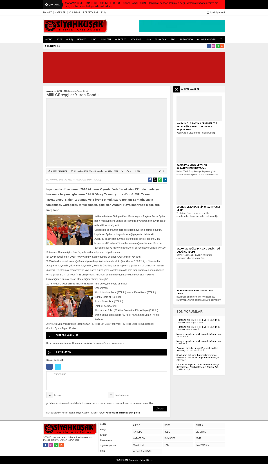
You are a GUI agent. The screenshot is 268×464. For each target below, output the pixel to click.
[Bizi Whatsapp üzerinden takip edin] (218, 46)
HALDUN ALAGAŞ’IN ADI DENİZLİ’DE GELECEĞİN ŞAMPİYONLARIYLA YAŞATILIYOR (196, 126)
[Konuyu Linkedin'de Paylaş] (165, 180)
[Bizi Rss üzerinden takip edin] (222, 46)
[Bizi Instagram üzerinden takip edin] (213, 46)
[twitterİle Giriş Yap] (58, 370)
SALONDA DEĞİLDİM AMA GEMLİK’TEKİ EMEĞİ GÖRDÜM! (198, 250)
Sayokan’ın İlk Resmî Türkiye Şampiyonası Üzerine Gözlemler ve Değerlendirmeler (196, 356)
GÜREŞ (59, 91)
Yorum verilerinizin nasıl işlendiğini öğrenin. (119, 412)
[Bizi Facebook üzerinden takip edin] (209, 46)
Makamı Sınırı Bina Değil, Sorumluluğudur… (197, 334)
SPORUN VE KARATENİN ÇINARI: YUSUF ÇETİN (198, 208)
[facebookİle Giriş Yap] (50, 370)
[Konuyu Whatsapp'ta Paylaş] (160, 180)
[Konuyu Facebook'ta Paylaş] (150, 180)
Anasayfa (50, 91)
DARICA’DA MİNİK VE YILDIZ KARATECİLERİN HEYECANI (192, 167)
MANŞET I (63, 171)
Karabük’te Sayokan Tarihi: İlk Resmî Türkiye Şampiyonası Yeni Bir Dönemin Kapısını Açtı (197, 365)
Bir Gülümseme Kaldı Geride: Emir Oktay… (195, 292)
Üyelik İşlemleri (217, 12)
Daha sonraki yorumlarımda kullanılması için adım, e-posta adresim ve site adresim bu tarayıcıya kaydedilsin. (101, 403)
